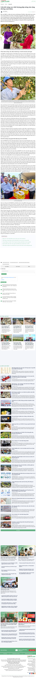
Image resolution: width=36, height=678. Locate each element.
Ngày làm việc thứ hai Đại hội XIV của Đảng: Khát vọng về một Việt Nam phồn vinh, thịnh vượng (27, 640)
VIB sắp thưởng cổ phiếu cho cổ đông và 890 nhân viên (22, 416)
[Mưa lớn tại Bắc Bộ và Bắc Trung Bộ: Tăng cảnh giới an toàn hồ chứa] (29, 321)
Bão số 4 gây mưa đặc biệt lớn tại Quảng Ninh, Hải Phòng (8, 571)
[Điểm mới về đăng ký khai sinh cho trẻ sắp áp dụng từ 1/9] (6, 501)
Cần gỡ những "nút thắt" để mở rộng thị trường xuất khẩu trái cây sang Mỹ (17, 242)
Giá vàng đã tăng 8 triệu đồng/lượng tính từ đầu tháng (22, 408)
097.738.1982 (32, 650)
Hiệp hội (3, 578)
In (29, 266)
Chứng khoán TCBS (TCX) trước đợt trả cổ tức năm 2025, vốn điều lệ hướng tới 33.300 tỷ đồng (23, 377)
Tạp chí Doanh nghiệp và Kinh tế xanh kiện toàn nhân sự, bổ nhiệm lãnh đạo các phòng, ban (9, 600)
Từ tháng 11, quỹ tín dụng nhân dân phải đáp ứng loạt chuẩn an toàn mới (22, 522)
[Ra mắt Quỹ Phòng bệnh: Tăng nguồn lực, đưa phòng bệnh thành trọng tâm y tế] (29, 337)
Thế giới (21, 546)
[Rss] (34, 673)
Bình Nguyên (5, 11)
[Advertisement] (18, 254)
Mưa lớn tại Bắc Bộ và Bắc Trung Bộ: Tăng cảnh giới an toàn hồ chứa (29, 326)
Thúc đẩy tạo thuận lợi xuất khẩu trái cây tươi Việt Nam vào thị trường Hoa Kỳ (17, 245)
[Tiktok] (33, 673)
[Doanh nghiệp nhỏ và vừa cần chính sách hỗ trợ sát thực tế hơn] (6, 451)
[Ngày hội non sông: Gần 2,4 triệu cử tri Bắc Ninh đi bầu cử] (26, 617)
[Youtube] (31, 673)
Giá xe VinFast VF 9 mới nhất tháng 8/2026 (20, 440)
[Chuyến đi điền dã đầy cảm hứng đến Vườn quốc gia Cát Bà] (9, 582)
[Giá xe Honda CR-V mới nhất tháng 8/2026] (6, 517)
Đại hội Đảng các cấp (24, 613)
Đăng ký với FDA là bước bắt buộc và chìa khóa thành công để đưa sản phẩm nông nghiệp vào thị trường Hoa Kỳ (26, 570)
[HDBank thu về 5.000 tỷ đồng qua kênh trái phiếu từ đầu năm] (6, 403)
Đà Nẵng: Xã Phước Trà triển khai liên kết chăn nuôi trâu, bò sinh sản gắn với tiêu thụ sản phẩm (6, 343)
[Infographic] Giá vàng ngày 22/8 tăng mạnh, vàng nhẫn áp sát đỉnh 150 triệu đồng (23, 368)
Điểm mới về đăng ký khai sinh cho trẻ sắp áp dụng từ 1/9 (23, 498)
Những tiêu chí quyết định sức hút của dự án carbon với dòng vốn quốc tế (23, 457)
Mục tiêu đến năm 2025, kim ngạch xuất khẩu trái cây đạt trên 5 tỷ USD (16, 243)
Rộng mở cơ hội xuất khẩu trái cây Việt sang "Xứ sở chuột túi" (14, 238)
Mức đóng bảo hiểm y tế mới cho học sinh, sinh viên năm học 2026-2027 (23, 506)
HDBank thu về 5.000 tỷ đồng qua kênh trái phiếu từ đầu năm (23, 401)
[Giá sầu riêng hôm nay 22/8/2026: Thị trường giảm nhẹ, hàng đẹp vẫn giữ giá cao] (6, 435)
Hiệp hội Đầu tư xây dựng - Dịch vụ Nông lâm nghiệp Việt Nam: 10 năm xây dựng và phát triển (9, 607)
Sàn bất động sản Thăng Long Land (9, 277)
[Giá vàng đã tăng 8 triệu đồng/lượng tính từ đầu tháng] (6, 411)
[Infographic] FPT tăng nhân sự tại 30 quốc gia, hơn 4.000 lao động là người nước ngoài (23, 491)
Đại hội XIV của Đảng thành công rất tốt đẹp (27, 636)
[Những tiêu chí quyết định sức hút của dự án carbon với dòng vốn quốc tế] (6, 459)
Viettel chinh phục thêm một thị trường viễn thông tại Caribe (22, 482)
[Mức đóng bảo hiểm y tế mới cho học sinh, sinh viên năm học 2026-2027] (6, 509)
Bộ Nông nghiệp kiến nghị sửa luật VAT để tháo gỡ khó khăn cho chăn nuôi (26, 573)
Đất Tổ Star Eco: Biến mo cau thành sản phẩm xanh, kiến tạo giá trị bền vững (6, 326)
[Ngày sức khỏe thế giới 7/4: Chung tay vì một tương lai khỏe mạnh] (26, 550)
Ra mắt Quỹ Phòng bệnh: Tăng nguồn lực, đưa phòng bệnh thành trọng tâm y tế (29, 343)
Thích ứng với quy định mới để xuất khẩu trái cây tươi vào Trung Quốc (16, 240)
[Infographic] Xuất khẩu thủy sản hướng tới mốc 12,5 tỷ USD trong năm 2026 (23, 474)
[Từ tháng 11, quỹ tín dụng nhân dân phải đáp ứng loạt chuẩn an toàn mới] (6, 524)
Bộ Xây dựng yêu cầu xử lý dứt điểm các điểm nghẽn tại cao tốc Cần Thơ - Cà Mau (17, 326)
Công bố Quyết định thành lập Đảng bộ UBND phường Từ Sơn (27, 630)
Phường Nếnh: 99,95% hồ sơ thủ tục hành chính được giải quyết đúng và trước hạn (8, 638)
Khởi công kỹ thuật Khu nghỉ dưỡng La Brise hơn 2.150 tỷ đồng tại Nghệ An (9, 642)
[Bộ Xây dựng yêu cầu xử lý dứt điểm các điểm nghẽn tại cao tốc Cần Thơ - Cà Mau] (18, 321)
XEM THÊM (18, 530)
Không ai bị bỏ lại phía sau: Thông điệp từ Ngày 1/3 (26, 566)
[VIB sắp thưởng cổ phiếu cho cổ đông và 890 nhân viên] (6, 419)
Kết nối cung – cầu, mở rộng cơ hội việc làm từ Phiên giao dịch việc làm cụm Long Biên (23, 384)
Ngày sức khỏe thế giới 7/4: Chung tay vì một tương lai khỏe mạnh (26, 557)
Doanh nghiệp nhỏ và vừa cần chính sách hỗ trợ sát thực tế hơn (23, 449)
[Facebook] (29, 673)
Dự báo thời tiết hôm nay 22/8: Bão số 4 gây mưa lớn (9, 567)
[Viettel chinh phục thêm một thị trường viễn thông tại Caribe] (6, 484)
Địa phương (4, 613)
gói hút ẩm (2, 279)
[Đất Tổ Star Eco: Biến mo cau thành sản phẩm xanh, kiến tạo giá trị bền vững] (6, 321)
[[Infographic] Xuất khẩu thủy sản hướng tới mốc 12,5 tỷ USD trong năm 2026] (6, 476)
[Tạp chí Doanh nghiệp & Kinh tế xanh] (5, 1)
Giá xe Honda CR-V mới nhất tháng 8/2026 (20, 514)
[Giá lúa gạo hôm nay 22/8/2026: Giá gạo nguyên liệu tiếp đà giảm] (6, 427)
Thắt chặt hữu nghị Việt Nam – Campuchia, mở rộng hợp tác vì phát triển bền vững (9, 603)
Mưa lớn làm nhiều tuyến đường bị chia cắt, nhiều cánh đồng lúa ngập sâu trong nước (17, 343)
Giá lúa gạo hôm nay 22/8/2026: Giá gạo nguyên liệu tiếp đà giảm (23, 424)
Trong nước (4, 546)
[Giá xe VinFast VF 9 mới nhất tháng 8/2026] (6, 443)
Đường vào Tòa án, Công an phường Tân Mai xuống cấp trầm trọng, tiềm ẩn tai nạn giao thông (9, 634)
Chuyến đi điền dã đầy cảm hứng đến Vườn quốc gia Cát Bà (8, 589)
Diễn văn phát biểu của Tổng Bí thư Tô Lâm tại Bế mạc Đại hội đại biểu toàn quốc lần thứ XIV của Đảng (27, 633)
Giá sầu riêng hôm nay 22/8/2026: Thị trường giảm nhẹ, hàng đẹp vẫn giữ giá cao (22, 433)
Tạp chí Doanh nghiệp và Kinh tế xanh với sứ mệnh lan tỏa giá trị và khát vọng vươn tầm (9, 596)
